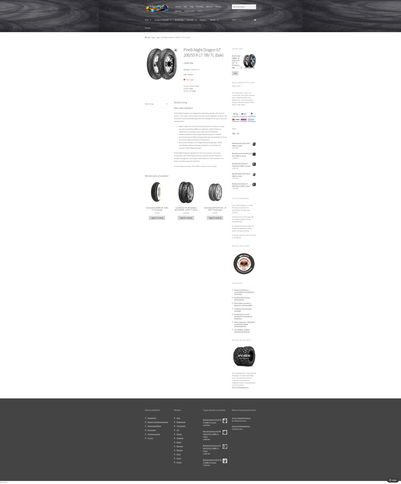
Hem (148, 37)
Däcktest (203, 20)
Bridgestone (181, 422)
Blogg (192, 7)
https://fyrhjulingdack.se (240, 387)
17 (190, 91)
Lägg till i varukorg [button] (157, 218)
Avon (178, 418)
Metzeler (180, 446)
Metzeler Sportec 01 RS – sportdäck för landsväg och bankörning (243, 316)
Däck (146, 20)
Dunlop (179, 434)
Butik (185, 7)
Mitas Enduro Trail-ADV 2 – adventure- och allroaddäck (243, 304)
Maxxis (179, 442)
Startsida (178, 7)
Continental (181, 426)
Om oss (200, 11)
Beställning (199, 7)
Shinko (179, 462)
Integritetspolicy (189, 11)
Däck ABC (190, 20)
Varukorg (218, 7)
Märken (212, 20)
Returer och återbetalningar (158, 422)
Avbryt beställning (154, 426)
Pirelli (194, 91)
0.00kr (237, 20)
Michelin (180, 450)
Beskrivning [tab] (149, 104)
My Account (152, 430)
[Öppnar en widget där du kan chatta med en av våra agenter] (393, 480)
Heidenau (180, 438)
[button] (175, 50)
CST (178, 430)
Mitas (179, 454)
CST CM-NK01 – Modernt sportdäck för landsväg (242, 331)
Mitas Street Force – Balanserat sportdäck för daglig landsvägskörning (244, 324)
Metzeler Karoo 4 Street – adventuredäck (242, 299)
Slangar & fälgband (161, 20)
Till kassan (209, 7)
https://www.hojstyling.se (241, 418)
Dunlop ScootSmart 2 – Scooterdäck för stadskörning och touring (244, 292)
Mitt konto (178, 11)
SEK (234, 133)
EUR (238, 133)
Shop (153, 37)
